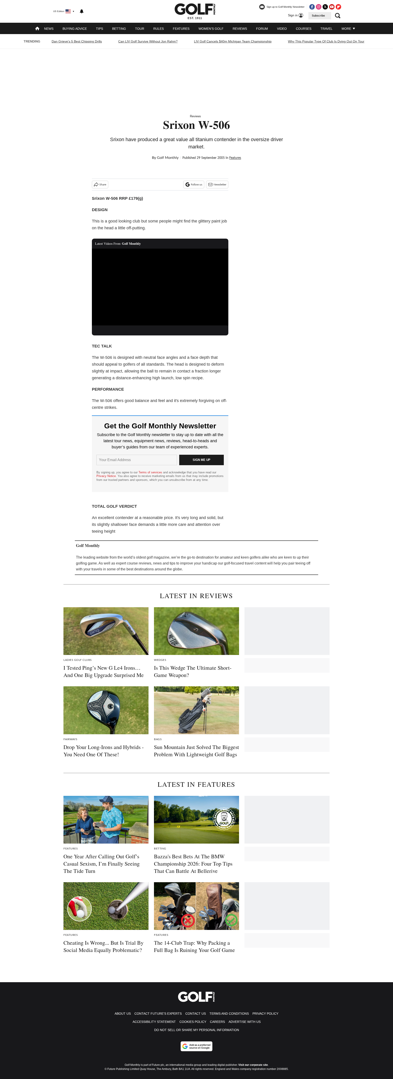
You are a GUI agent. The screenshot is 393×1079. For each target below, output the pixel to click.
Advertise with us (245, 1022)
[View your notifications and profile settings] (81, 11)
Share (102, 184)
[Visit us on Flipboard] (338, 7)
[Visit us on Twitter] (325, 7)
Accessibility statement (154, 1022)
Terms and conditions (229, 1013)
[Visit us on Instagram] (318, 7)
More (347, 28)
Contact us (195, 1013)
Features (181, 28)
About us (123, 1013)
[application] (160, 287)
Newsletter (220, 184)
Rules (158, 28)
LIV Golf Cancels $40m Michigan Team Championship (233, 41)
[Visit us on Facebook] (312, 7)
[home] (37, 29)
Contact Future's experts (158, 1013)
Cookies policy (192, 1022)
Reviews (240, 28)
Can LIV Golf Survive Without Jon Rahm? (148, 41)
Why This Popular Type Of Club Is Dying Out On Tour (326, 41)
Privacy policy (265, 1013)
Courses (303, 28)
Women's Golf (211, 28)
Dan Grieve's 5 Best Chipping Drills (77, 41)
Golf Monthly (168, 158)
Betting (119, 28)
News (48, 28)
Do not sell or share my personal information (196, 1030)
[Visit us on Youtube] (332, 7)
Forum (262, 28)
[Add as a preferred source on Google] (196, 1046)
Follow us (196, 184)
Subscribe (318, 15)
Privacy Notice (106, 476)
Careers (217, 1022)
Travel (326, 28)
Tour (139, 28)
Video (282, 28)
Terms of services (151, 472)
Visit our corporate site (253, 1065)
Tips (99, 28)
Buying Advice (75, 28)
